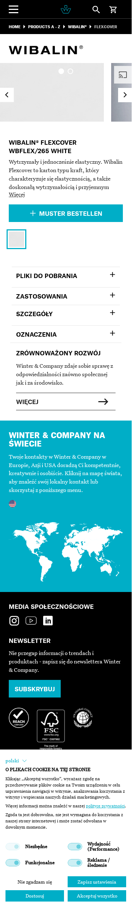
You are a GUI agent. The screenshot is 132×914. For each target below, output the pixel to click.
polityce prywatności (105, 806)
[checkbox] (12, 846)
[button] (16, 760)
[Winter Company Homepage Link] (66, 9)
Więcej (17, 194)
